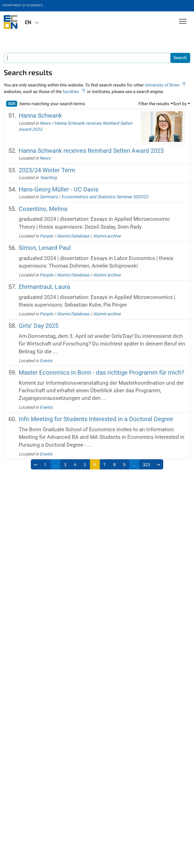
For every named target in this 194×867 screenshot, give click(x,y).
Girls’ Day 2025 (38, 325)
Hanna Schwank (40, 115)
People (46, 236)
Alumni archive (107, 236)
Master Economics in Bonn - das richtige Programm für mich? (101, 372)
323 (146, 464)
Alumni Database (73, 236)
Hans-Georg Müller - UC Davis (58, 189)
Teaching (48, 177)
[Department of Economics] (10, 22)
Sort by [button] (180, 103)
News (45, 123)
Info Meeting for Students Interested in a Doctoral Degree (96, 419)
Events (46, 360)
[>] (158, 464)
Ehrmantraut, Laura (44, 286)
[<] (36, 464)
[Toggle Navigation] (182, 21)
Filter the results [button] (153, 103)
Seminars (49, 196)
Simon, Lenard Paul (45, 247)
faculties (71, 91)
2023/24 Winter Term (47, 170)
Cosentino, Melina (43, 208)
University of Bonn (162, 85)
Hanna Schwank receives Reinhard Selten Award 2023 (91, 150)
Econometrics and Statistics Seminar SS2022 (104, 196)
